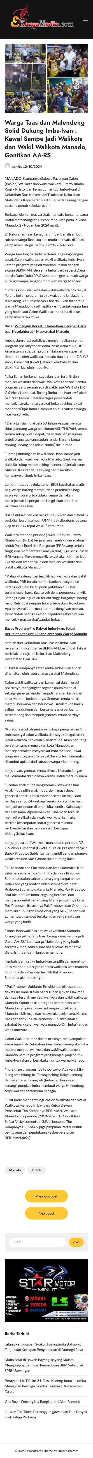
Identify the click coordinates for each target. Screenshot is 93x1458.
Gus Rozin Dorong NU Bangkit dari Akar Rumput (42, 1401)
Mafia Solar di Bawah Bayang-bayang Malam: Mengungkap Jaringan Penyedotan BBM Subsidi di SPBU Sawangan (44, 1365)
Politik (36, 1170)
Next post (46, 1213)
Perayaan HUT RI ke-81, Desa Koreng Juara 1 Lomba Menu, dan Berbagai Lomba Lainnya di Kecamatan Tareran (45, 1385)
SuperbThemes (68, 1451)
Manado (15, 1170)
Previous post (46, 1196)
